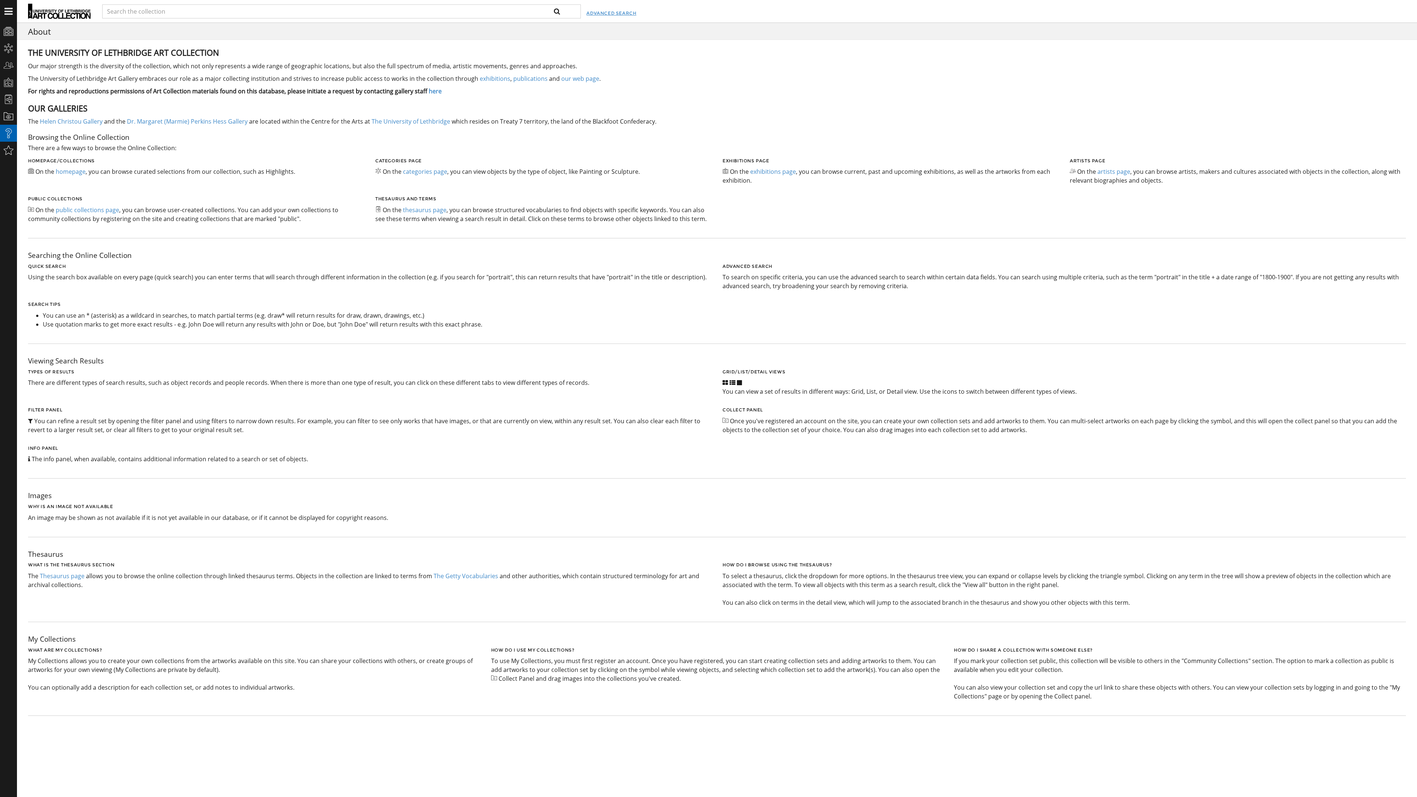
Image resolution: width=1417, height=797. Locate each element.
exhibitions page (773, 172)
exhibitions (495, 79)
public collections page (87, 210)
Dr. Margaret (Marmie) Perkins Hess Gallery (187, 121)
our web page (580, 79)
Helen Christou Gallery (71, 121)
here (435, 91)
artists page (1113, 172)
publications (530, 79)
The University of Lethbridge (410, 121)
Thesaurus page (62, 576)
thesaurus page (425, 210)
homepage (71, 172)
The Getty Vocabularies (466, 576)
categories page (425, 172)
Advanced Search (611, 13)
